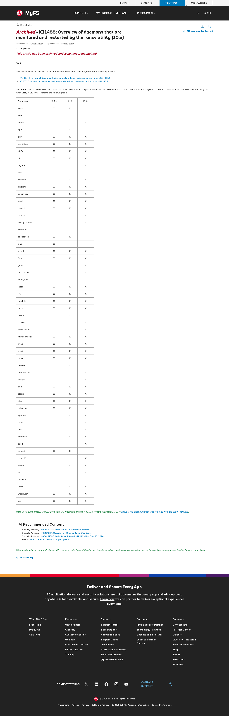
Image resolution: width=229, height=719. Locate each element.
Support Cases (109, 639)
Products (34, 629)
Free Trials (35, 624)
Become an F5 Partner (149, 634)
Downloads (107, 644)
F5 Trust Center (182, 629)
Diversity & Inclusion (184, 639)
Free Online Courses (76, 644)
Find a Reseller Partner (150, 624)
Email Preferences (111, 654)
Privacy (85, 705)
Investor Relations (183, 644)
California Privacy (100, 705)
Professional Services (113, 649)
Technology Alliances (149, 629)
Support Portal (109, 624)
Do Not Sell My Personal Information (130, 705)
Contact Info (180, 624)
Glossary (70, 629)
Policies (75, 705)
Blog (175, 649)
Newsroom (179, 659)
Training (69, 654)
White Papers (72, 624)
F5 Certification (74, 649)
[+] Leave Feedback (112, 659)
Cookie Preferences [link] (161, 705)
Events (176, 654)
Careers (177, 634)
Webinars (70, 639)
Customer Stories (75, 634)
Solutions (34, 634)
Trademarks (63, 705)
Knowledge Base (110, 634)
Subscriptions (109, 629)
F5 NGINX (178, 664)
